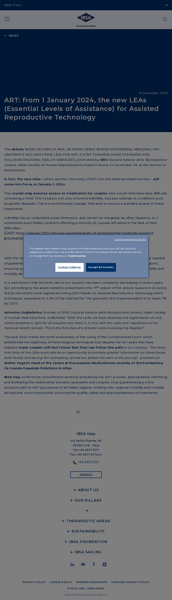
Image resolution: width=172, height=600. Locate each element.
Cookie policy (77, 255)
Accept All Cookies (101, 267)
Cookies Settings (69, 267)
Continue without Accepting (130, 239)
